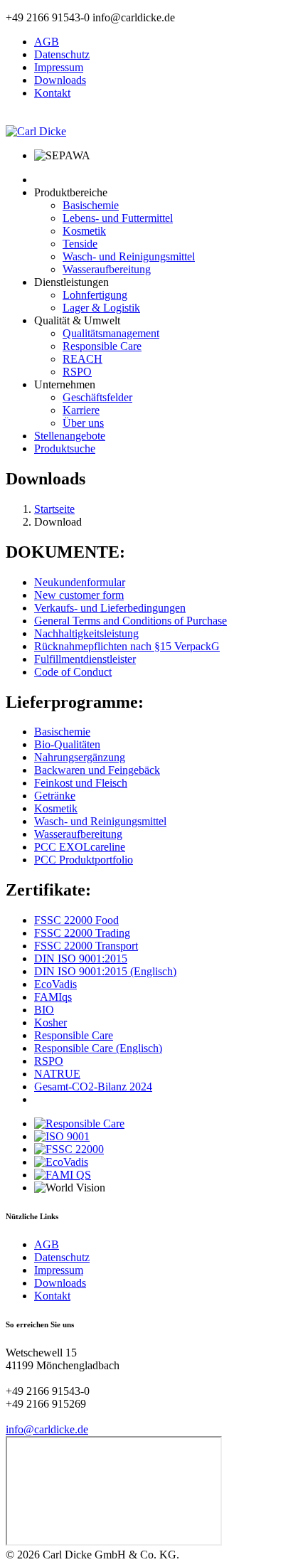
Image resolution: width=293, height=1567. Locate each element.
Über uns (83, 423)
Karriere (81, 410)
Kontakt (52, 93)
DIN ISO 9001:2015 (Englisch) (105, 971)
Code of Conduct (73, 672)
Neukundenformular (79, 582)
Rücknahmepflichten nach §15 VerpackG (127, 646)
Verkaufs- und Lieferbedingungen (110, 608)
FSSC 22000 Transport (86, 946)
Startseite (54, 509)
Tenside (80, 244)
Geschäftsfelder (97, 397)
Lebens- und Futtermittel (118, 218)
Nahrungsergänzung (79, 757)
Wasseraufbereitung (107, 269)
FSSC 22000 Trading (82, 933)
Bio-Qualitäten (67, 744)
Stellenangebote (69, 436)
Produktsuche (64, 448)
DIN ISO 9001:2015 (80, 958)
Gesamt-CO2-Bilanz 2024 (93, 1086)
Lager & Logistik (101, 308)
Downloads (60, 80)
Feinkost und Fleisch (80, 783)
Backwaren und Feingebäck (97, 770)
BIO (44, 1010)
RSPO (77, 372)
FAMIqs (53, 997)
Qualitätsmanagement (111, 333)
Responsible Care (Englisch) (98, 1048)
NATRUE (57, 1074)
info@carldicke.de (47, 1429)
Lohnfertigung (95, 295)
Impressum (58, 67)
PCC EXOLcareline (79, 847)
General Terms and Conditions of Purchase (130, 621)
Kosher (50, 1022)
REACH (82, 359)
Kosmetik (84, 231)
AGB (46, 42)
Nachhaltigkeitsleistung (86, 633)
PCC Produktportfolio (83, 860)
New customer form (79, 595)
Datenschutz (62, 54)
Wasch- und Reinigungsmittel (129, 256)
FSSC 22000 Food (76, 920)
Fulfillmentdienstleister (85, 659)
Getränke (54, 796)
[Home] (36, 131)
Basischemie (91, 205)
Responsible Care (102, 346)
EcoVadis (55, 984)
